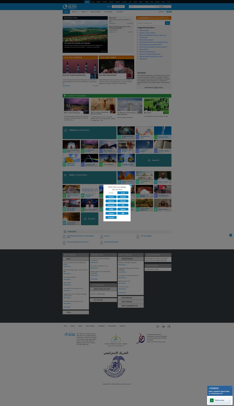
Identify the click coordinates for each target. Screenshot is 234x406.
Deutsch (111, 201)
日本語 (111, 209)
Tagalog (111, 213)
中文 (123, 205)
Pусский (123, 201)
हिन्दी (123, 213)
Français (123, 197)
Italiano (123, 209)
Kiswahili (111, 217)
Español (111, 197)
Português (111, 205)
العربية (123, 192)
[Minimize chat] (231, 387)
